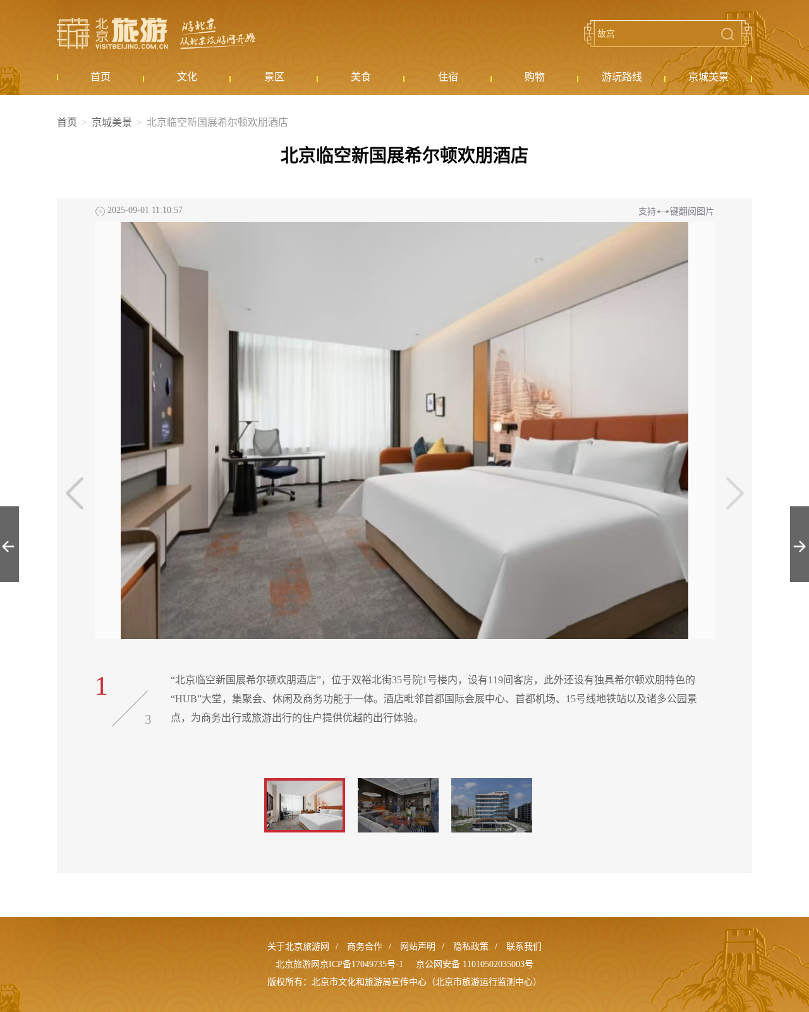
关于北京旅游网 (298, 946)
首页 (67, 122)
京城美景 (112, 122)
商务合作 (364, 946)
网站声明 (417, 946)
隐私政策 (471, 946)
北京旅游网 (156, 33)
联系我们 (524, 946)
